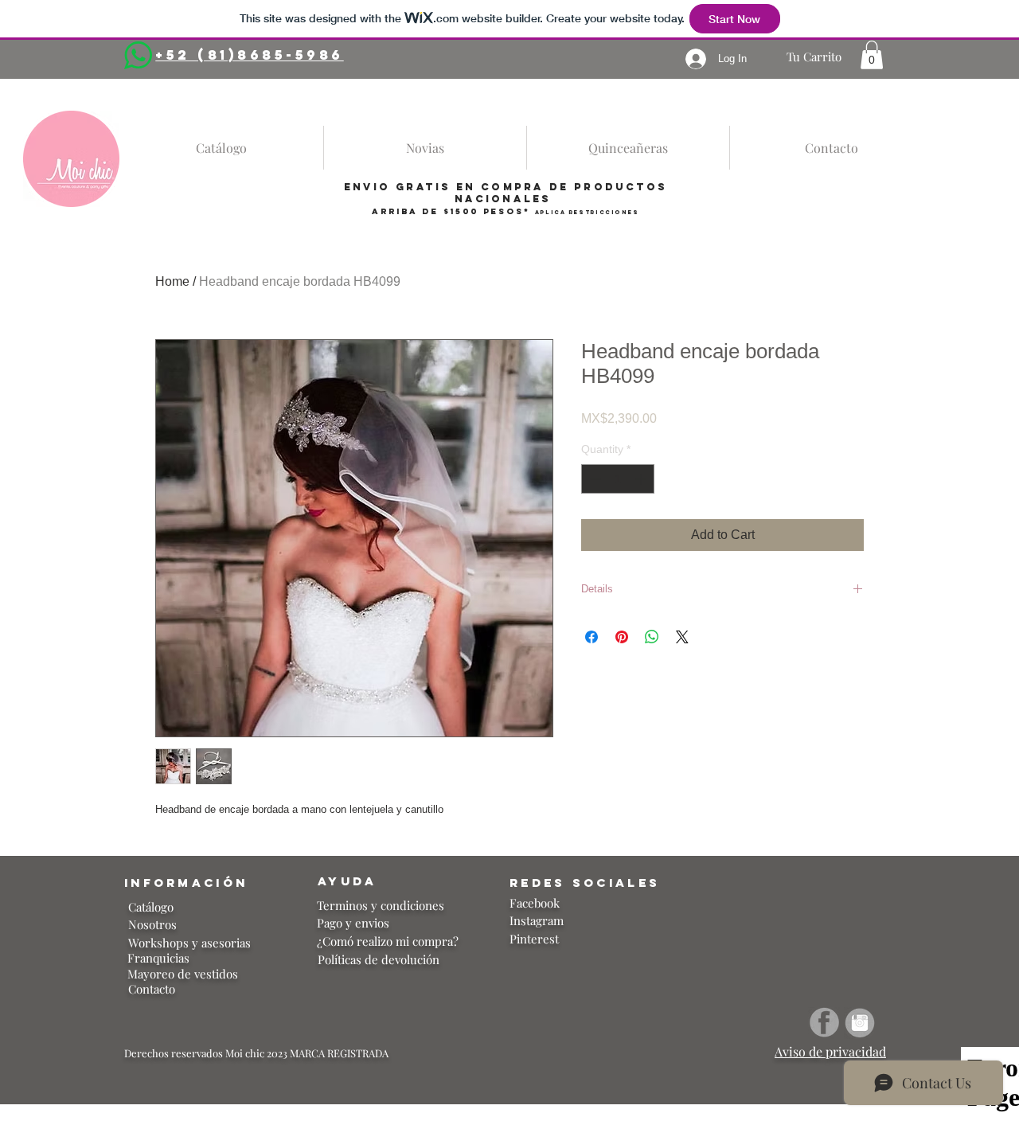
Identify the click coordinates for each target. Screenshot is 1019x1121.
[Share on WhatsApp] (652, 636)
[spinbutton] (617, 479)
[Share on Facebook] (591, 636)
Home (172, 281)
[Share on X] (682, 636)
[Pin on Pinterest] (621, 636)
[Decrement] (593, 479)
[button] (872, 55)
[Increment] (642, 479)
